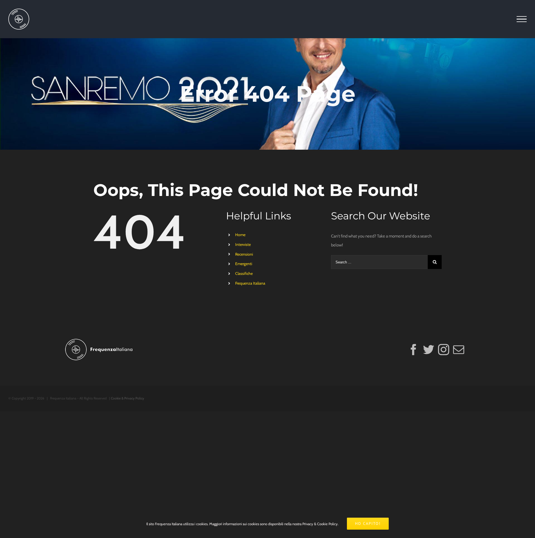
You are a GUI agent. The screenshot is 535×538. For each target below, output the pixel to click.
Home (240, 234)
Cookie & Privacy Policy (127, 398)
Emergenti (243, 263)
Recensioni (244, 254)
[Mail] (458, 349)
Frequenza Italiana (250, 283)
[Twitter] (428, 349)
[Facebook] (413, 349)
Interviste (243, 244)
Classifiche (244, 273)
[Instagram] (443, 349)
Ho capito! (368, 523)
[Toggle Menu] (521, 19)
